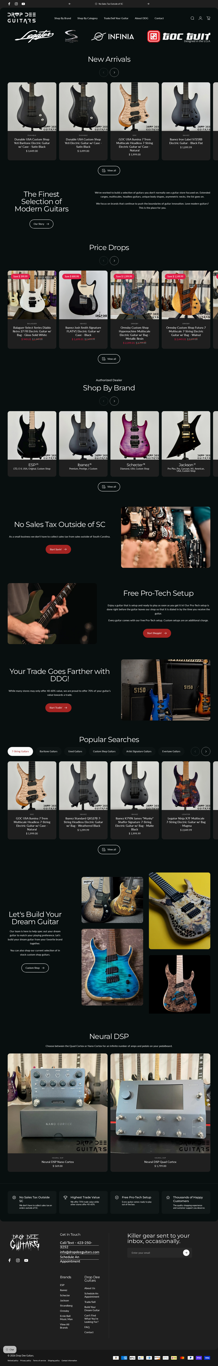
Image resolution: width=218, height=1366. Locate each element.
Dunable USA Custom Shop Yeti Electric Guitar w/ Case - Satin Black (83, 143)
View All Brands (64, 1326)
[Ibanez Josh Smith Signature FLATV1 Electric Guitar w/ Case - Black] (83, 295)
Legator (186, 814)
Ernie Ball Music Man (66, 1317)
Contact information (69, 1360)
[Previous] (69, 4)
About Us (89, 1288)
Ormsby (134, 324)
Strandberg (66, 1305)
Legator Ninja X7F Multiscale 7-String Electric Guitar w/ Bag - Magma (186, 822)
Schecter (65, 1295)
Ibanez (186, 135)
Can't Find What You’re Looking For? (91, 1318)
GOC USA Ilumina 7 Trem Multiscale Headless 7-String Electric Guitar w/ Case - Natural (134, 145)
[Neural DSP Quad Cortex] (160, 1103)
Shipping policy (54, 1360)
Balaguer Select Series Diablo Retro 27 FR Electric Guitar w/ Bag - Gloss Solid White (32, 331)
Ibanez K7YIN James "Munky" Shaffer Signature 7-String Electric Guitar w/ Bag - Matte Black (134, 824)
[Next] (148, 4)
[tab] (20, 751)
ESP (62, 1284)
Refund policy (13, 1360)
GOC (135, 135)
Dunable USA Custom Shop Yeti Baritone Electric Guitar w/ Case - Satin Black (32, 143)
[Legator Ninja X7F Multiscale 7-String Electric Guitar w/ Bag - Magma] (186, 785)
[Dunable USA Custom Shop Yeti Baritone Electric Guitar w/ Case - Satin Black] (32, 106)
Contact (89, 1332)
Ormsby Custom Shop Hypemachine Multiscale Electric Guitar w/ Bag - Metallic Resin (134, 333)
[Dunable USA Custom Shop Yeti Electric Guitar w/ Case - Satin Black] (83, 106)
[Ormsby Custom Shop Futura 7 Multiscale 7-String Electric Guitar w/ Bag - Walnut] (186, 295)
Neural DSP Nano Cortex (58, 1162)
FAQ (87, 1327)
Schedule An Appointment (91, 1295)
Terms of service (39, 1360)
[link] (58, 707)
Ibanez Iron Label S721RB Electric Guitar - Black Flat (186, 141)
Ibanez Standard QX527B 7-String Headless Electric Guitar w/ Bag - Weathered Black (83, 822)
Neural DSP (57, 1158)
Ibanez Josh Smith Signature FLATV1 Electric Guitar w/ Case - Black (83, 331)
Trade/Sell (90, 1301)
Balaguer (32, 324)
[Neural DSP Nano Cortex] (58, 1103)
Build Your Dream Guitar (92, 1308)
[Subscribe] (186, 1253)
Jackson (64, 1300)
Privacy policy (25, 1360)
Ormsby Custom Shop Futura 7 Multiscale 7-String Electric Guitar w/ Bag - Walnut (186, 331)
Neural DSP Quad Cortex (160, 1162)
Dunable (32, 135)
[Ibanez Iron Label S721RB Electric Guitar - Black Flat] (186, 106)
